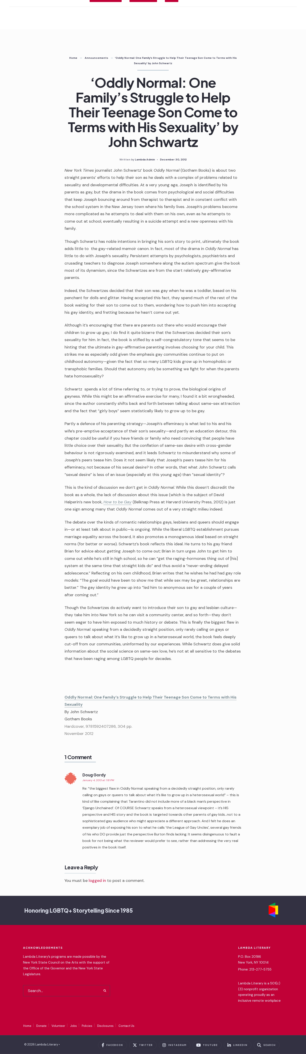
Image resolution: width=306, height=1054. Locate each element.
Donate (41, 1026)
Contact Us (126, 1026)
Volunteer (58, 1026)
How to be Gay (117, 502)
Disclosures (105, 1026)
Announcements (96, 58)
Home (73, 58)
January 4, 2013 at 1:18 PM (98, 780)
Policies (87, 1026)
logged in (97, 880)
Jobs (73, 1026)
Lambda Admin (145, 159)
